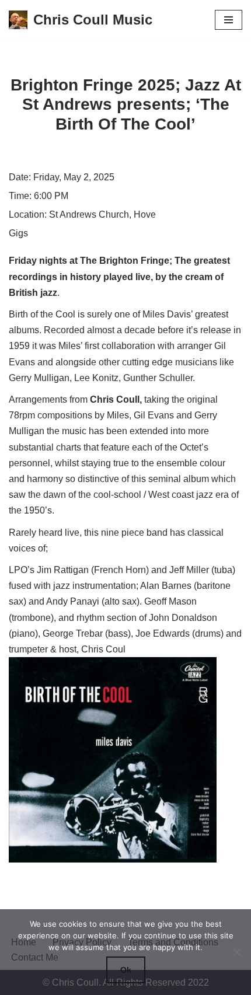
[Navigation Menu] (228, 20)
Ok (125, 970)
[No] (236, 952)
